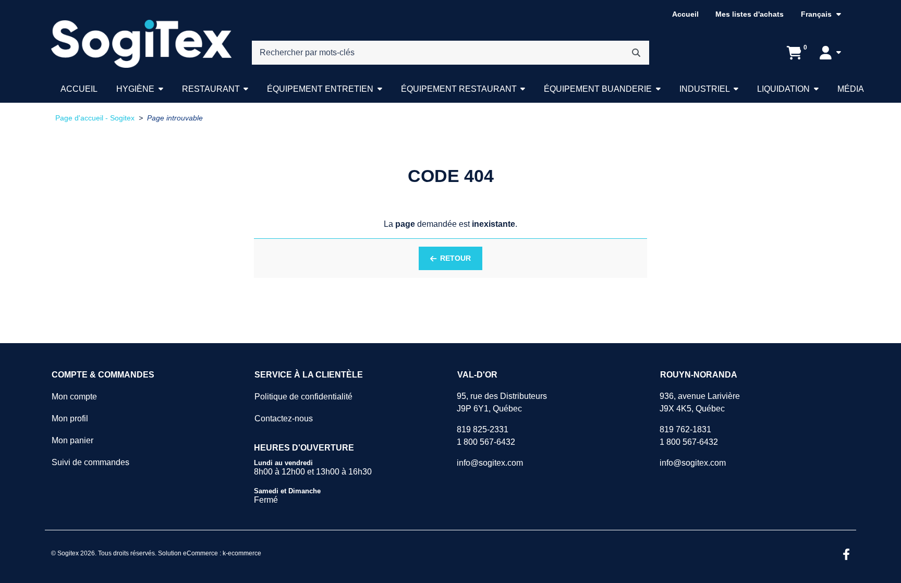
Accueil (685, 14)
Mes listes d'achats (749, 14)
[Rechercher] (636, 52)
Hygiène (135, 88)
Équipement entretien (320, 88)
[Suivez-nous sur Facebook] (846, 555)
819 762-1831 (685, 429)
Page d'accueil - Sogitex (95, 118)
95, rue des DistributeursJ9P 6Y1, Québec (502, 402)
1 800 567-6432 (486, 442)
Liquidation (783, 88)
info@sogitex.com (490, 462)
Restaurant (211, 88)
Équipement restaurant (459, 88)
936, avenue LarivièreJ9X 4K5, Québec (700, 402)
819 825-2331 (482, 429)
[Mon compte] (830, 52)
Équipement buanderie (598, 88)
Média (850, 88)
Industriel (704, 88)
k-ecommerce (242, 553)
